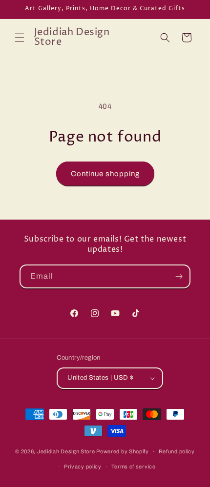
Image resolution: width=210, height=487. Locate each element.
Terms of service (133, 466)
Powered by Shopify (122, 451)
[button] (19, 37)
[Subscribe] (178, 276)
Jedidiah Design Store (66, 451)
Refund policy (177, 451)
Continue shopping (105, 174)
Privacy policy (83, 466)
